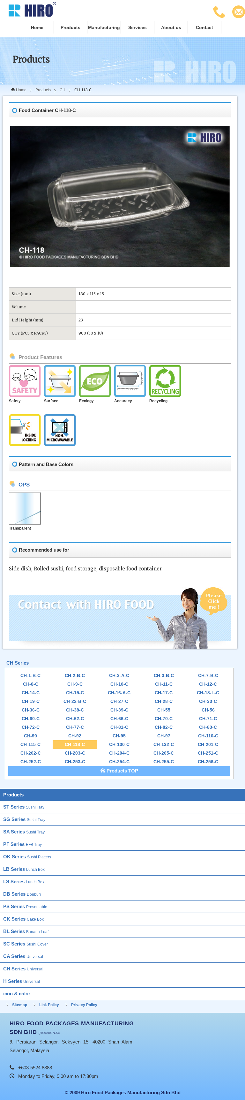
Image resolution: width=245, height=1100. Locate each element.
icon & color (16, 993)
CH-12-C (208, 684)
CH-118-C (75, 744)
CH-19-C (31, 701)
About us (171, 27)
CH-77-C (75, 727)
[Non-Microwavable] (60, 418)
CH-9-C (75, 684)
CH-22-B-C (74, 701)
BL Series (25, 931)
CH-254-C (119, 761)
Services (137, 27)
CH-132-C (163, 744)
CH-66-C (119, 718)
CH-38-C (75, 710)
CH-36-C (31, 710)
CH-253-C (75, 761)
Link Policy (49, 1005)
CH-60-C (31, 718)
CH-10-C (119, 684)
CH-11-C (164, 684)
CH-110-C (208, 736)
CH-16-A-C (119, 692)
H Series (21, 981)
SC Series (25, 943)
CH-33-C (208, 701)
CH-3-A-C (119, 675)
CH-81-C (119, 727)
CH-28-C (164, 701)
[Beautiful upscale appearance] (60, 369)
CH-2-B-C (75, 675)
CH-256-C (208, 761)
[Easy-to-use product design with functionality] (130, 369)
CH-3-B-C (164, 675)
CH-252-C (30, 761)
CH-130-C (119, 744)
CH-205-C (163, 753)
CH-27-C (119, 701)
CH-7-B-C (208, 675)
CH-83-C (208, 727)
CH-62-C (75, 718)
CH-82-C (164, 727)
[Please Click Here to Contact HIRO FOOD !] (120, 589)
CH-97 (163, 736)
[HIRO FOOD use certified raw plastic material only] (25, 369)
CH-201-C (208, 744)
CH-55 (163, 710)
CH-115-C (30, 744)
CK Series (23, 919)
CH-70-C (164, 718)
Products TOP (121, 770)
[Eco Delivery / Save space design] (95, 369)
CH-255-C (163, 761)
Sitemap (19, 1005)
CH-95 (119, 736)
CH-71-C (208, 718)
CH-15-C (75, 692)
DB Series (22, 894)
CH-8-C (30, 684)
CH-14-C (31, 692)
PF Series (22, 844)
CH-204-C (119, 753)
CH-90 (30, 736)
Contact (204, 27)
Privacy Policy (84, 1005)
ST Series (23, 807)
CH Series (17, 663)
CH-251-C (208, 753)
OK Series (27, 856)
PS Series (25, 906)
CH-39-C (119, 710)
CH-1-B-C (30, 675)
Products (70, 27)
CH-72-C (31, 727)
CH (62, 90)
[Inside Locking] (25, 418)
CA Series (23, 956)
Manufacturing (104, 27)
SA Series (24, 831)
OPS (24, 484)
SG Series (24, 819)
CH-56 (208, 710)
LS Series (23, 881)
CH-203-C (75, 753)
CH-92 (74, 736)
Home (37, 27)
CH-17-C (164, 692)
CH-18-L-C (208, 692)
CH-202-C (30, 753)
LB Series (24, 869)
